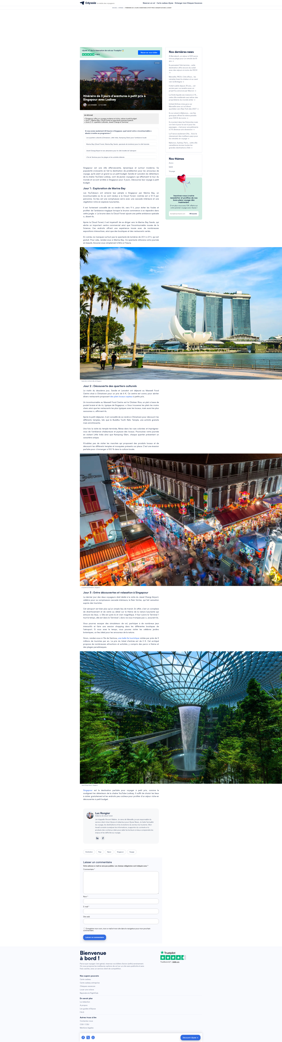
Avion (171, 163)
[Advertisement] (141, 28)
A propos (83, 1005)
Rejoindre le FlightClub (89, 993)
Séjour (109, 852)
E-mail (86, 906)
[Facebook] (103, 838)
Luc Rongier (102, 813)
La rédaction (85, 1002)
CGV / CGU (84, 1024)
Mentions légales (87, 1028)
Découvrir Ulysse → (190, 1038)
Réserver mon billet (149, 52)
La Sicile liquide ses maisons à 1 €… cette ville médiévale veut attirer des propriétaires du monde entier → (183, 97)
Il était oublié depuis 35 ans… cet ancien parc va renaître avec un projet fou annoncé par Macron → (182, 88)
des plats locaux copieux (121, 396)
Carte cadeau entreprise (90, 983)
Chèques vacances (87, 986)
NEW (171, 167)
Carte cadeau (85, 979)
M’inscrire (193, 214)
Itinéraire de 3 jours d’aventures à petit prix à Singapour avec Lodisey (114, 97)
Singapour (88, 790)
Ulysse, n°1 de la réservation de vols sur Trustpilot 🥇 (103, 50)
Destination (89, 852)
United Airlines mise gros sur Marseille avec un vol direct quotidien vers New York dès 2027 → (184, 106)
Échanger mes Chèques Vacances (188, 3)
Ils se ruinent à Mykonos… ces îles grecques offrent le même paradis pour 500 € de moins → (182, 115)
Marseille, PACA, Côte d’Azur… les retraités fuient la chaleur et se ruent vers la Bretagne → (183, 79)
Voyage (121, 7)
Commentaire (89, 869)
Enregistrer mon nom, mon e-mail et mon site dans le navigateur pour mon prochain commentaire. (116, 929)
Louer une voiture (87, 989)
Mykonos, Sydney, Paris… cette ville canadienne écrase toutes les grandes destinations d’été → (183, 145)
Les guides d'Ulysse (88, 1009)
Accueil (114, 7)
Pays (99, 852)
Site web (86, 917)
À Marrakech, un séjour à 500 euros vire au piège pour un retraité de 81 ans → (183, 58)
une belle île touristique (128, 638)
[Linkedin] (97, 838)
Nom (85, 896)
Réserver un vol (149, 3)
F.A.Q (82, 1012)
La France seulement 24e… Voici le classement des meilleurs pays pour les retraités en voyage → (183, 136)
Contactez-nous (86, 1021)
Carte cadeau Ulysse (165, 3)
